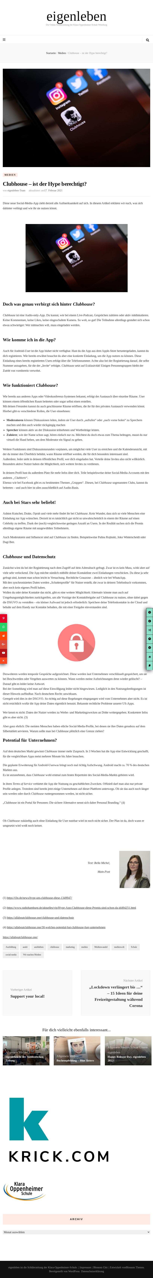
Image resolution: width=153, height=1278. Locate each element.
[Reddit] (3, 636)
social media (11, 954)
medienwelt (119, 947)
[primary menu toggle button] (4, 39)
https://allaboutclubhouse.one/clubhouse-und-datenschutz (40, 917)
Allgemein (12, 1052)
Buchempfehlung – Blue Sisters (75, 1060)
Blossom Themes (135, 1267)
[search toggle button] (147, 40)
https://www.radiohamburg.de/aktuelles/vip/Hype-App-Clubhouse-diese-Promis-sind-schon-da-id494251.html (71, 907)
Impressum (85, 1267)
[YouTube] (3, 653)
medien (84, 947)
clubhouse (54, 947)
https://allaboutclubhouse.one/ (20, 937)
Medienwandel (100, 947)
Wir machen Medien (32, 954)
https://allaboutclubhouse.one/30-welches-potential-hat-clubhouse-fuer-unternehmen (56, 927)
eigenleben (76, 16)
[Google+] (3, 644)
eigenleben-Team (16, 190)
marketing (70, 947)
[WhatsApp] (3, 627)
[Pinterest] (3, 618)
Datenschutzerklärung (92, 1271)
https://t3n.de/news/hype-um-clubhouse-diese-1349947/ (39, 897)
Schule (134, 947)
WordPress (73, 1271)
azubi (25, 947)
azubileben (38, 947)
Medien (10, 175)
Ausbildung (11, 947)
